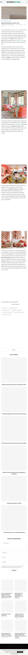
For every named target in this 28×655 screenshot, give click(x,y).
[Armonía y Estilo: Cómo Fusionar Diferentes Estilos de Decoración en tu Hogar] (21, 626)
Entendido (20, 652)
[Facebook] (11, 646)
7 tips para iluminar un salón (14, 503)
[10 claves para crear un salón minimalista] (14, 518)
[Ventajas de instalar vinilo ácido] (7, 606)
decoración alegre (13, 308)
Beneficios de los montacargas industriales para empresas (19, 595)
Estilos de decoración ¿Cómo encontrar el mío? (14, 384)
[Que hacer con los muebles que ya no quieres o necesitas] (21, 606)
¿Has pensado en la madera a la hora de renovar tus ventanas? (6, 634)
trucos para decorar (6, 314)
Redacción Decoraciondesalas (8, 24)
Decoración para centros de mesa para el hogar (14, 443)
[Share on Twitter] (13, 350)
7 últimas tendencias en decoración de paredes (14, 414)
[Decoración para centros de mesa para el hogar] (14, 428)
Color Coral (4, 308)
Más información (14, 653)
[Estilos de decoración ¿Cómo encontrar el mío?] (14, 370)
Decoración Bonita (6, 310)
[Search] (26, 2)
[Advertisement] (14, 75)
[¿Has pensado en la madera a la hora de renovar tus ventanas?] (7, 626)
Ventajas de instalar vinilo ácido (6, 614)
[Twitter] (12, 646)
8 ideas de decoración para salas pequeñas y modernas (14, 473)
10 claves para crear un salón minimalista (14, 532)
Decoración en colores (19, 312)
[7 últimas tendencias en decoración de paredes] (14, 399)
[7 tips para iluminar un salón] (14, 488)
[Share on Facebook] (12, 350)
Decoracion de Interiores (7, 312)
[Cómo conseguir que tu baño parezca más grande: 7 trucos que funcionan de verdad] (7, 586)
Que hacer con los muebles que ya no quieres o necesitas (19, 615)
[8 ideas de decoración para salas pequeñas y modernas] (14, 458)
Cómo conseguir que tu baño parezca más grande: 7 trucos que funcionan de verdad (6, 595)
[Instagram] (14, 646)
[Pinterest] (16, 646)
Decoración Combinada (16, 310)
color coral (20, 40)
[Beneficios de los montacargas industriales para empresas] (21, 586)
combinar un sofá (19, 124)
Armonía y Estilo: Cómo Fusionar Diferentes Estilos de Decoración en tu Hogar (20, 635)
